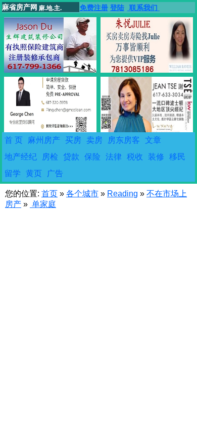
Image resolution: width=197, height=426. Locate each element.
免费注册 (94, 8)
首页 (49, 193)
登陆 (117, 8)
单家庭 (43, 204)
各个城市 (82, 193)
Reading (122, 193)
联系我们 (143, 8)
